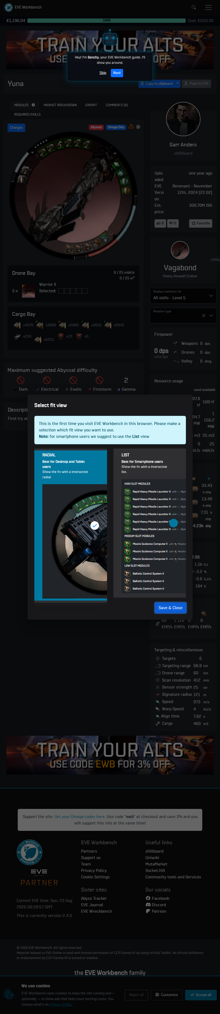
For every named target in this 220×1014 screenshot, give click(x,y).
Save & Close (170, 607)
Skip (103, 73)
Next (117, 73)
